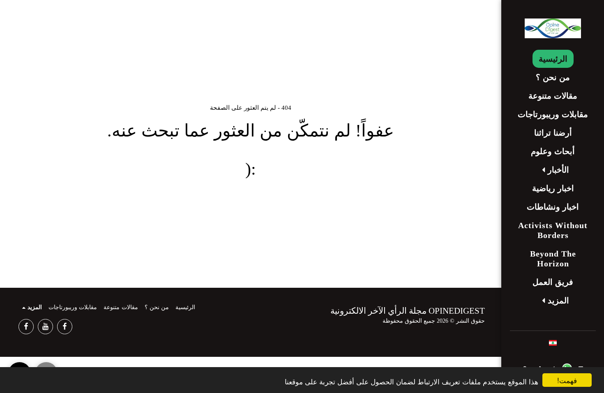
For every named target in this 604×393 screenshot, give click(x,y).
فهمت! (567, 380)
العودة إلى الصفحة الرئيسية (250, 204)
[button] (553, 170)
